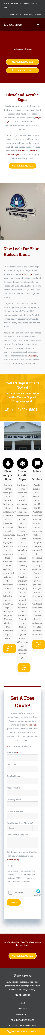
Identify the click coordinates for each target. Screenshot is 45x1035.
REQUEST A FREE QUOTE (22, 1020)
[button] (5, 436)
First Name (12, 752)
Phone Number (14, 787)
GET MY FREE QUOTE (24, 1031)
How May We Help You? (18, 834)
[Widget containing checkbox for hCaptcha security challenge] (25, 892)
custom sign (31, 724)
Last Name (12, 764)
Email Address (14, 776)
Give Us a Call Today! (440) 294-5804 (25, 14)
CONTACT (22, 1008)
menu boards (24, 150)
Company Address (15, 811)
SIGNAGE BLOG (22, 1014)
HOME (22, 1002)
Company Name (14, 799)
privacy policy (13, 859)
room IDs (34, 150)
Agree (11, 865)
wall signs (32, 355)
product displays (13, 154)
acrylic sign (27, 274)
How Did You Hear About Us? (20, 823)
